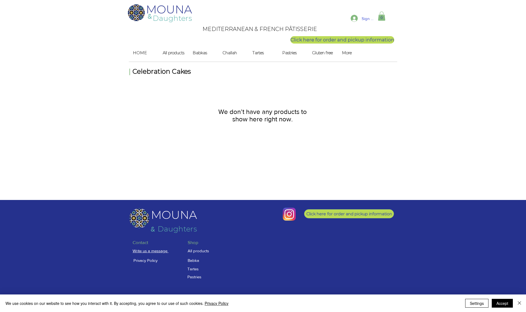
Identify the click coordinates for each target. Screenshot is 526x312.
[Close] (519, 303)
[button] (381, 16)
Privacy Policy (216, 303)
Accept (502, 303)
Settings (477, 303)
